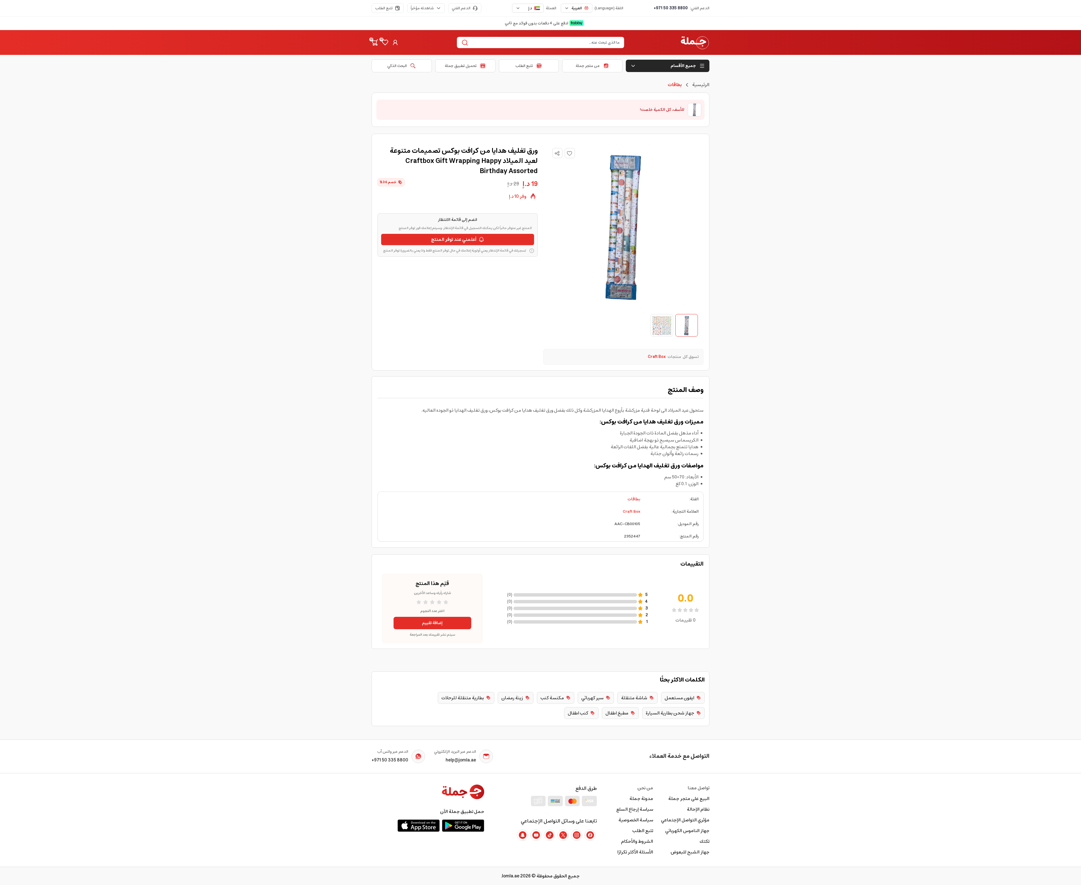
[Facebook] (590, 835)
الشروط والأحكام (637, 841)
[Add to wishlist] (570, 153)
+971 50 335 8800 (671, 8)
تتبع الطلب (384, 8)
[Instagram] (576, 835)
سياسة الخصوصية (635, 820)
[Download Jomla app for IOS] (418, 825)
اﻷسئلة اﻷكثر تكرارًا (635, 852)
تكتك (704, 841)
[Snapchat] (522, 835)
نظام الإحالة (698, 809)
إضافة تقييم (432, 623)
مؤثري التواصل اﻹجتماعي (685, 820)
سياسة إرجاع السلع (634, 809)
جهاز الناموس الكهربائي (687, 830)
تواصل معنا (698, 788)
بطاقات (633, 499)
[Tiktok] (549, 835)
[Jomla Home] (694, 42)
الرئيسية (700, 85)
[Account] (395, 42)
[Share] (557, 153)
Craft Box (631, 511)
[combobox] (576, 8)
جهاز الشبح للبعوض (690, 852)
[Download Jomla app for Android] (463, 825)
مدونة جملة (641, 798)
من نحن (645, 788)
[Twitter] (563, 835)
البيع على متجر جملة (688, 798)
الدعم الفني (461, 8)
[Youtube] (536, 835)
